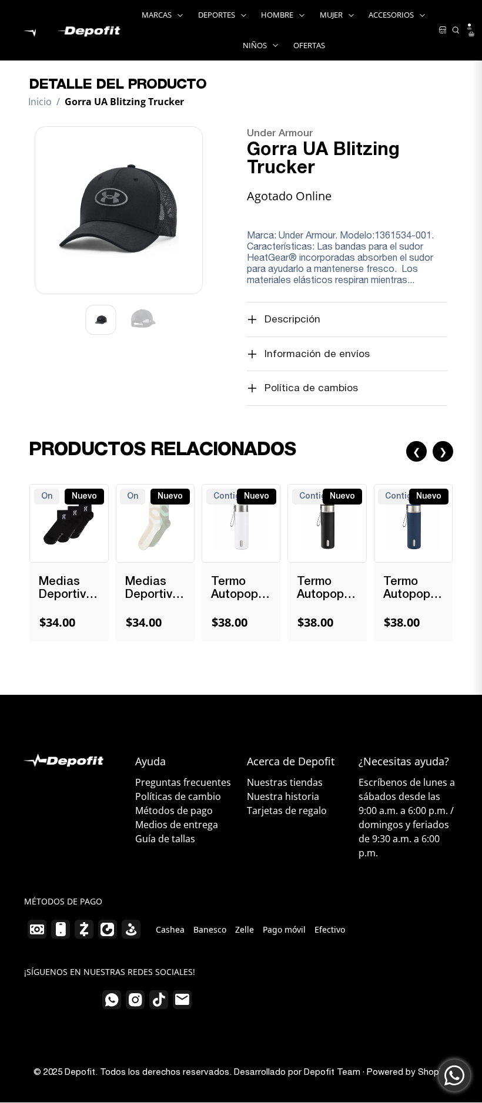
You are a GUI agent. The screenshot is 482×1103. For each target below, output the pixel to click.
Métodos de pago (174, 810)
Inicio (40, 101)
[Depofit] (69, 30)
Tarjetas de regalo (287, 810)
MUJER (331, 14)
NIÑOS (255, 45)
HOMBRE (277, 14)
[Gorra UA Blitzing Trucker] (118, 210)
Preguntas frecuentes (183, 782)
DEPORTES (216, 14)
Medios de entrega (176, 824)
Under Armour (280, 133)
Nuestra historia (283, 796)
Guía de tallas (165, 838)
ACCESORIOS (391, 14)
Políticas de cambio (178, 796)
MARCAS (157, 14)
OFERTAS (309, 45)
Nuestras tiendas (285, 782)
